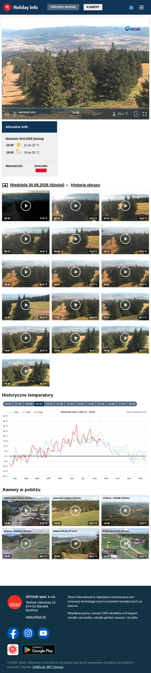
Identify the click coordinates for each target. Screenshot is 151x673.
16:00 (111, 403)
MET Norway (55, 667)
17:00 (121, 403)
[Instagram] (28, 633)
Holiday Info (16, 5)
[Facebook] (13, 633)
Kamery (93, 7)
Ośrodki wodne (63, 7)
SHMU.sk (38, 667)
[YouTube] (43, 633)
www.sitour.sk (36, 617)
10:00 (49, 403)
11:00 (60, 403)
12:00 (70, 403)
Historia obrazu (85, 185)
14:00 (90, 403)
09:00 (39, 403)
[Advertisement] (105, 148)
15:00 (101, 403)
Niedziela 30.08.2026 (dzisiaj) (37, 185)
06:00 (8, 403)
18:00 (132, 403)
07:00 (18, 403)
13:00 (80, 403)
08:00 (28, 403)
